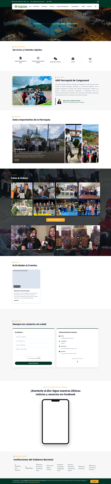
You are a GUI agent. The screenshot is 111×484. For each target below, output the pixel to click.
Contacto (89, 6)
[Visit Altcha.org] (39, 358)
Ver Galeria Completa (54, 220)
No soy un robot (34, 358)
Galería (83, 6)
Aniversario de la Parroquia (22, 291)
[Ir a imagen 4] (55, 39)
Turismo (52, 6)
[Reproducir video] (33, 237)
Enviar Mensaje (34, 363)
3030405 (63, 343)
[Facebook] (98, 2)
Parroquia (44, 6)
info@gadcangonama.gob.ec (67, 338)
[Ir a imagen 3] (54, 39)
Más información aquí (35, 482)
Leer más (16, 160)
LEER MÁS (16, 300)
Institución (36, 6)
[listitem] (38, 143)
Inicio (30, 6)
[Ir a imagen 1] (51, 39)
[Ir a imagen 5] (56, 39)
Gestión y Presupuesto (62, 6)
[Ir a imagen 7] (59, 39)
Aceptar (94, 481)
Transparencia (74, 6)
